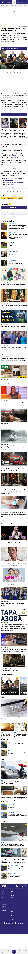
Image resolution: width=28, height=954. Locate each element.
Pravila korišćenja (15, 908)
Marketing (13, 904)
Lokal (3, 912)
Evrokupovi (11, 242)
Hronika (2, 842)
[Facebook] (17, 886)
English (12, 895)
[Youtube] (25, 886)
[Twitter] (19, 886)
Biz (3, 895)
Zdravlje (4, 899)
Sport (3, 893)
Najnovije (9, 2)
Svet (2, 26)
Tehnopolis (4, 908)
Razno (2, 718)
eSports (4, 906)
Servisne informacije (13, 865)
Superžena (4, 904)
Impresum (13, 906)
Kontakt (12, 915)
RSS (11, 913)
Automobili (4, 910)
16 (6, 232)
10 (6, 251)
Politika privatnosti (15, 909)
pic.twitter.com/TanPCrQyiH (9, 155)
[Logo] (2, 2)
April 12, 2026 (14, 157)
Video (12, 891)
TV (11, 893)
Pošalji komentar (14, 207)
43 (6, 223)
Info (3, 891)
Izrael (3, 198)
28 (6, 260)
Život (3, 897)
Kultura (4, 902)
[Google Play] (9, 923)
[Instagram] (22, 886)
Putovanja (4, 901)
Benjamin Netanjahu (12, 198)
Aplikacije (13, 911)
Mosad (21, 198)
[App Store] (19, 923)
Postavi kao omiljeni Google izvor (10, 48)
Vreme (12, 897)
